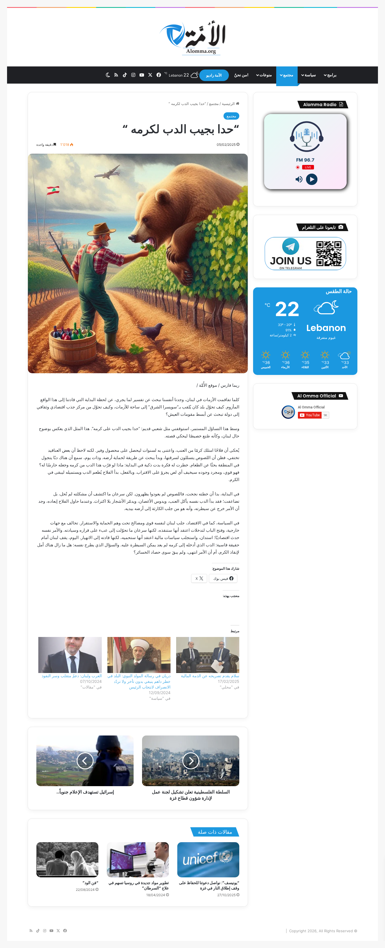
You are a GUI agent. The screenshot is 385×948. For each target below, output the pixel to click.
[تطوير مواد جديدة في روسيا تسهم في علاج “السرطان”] (138, 859)
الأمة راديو (214, 75)
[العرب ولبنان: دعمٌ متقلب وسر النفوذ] (69, 655)
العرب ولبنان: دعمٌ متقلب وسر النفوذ (72, 675)
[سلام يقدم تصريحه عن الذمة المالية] (207, 655)
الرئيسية (229, 103)
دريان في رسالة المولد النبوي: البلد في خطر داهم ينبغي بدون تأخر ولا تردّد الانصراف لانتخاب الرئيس (139, 681)
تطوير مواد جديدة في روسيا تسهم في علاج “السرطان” (139, 885)
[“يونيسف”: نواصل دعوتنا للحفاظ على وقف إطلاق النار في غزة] (208, 859)
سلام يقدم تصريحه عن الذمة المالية (210, 675)
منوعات (266, 74)
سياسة (310, 74)
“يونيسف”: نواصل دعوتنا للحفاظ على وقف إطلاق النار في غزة (209, 885)
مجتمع (288, 74)
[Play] (311, 179)
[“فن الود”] (67, 859)
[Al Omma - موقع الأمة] (192, 37)
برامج (332, 74)
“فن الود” (90, 883)
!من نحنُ (241, 74)
